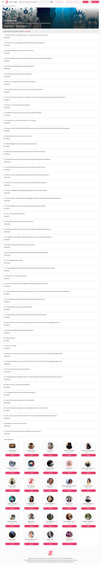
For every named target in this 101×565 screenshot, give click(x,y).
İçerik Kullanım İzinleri (38, 560)
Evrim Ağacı (32, 558)
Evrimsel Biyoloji (12, 6)
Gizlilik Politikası (69, 558)
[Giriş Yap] (27, 31)
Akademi (4, 6)
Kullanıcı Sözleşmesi (58, 562)
